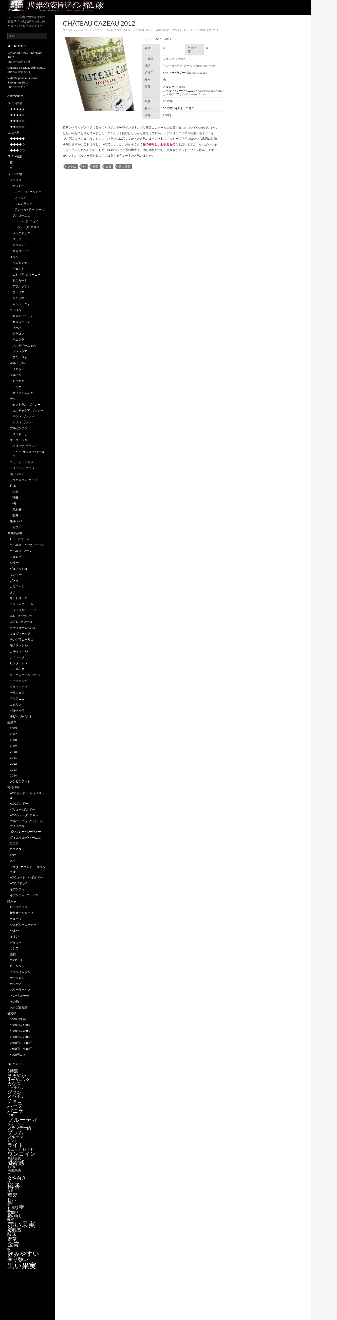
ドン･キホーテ (19, 995)
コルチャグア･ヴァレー (27, 410)
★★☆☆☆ (17, 127)
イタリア (16, 257)
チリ (13, 398)
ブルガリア (17, 375)
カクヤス (16, 984)
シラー (14, 562)
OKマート (16, 960)
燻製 (12, 1195)
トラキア (18, 381)
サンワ (14, 948)
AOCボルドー (163, 30)
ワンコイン (21, 1153)
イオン (14, 936)
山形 (15, 492)
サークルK (17, 978)
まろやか (16, 1075)
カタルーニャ (21, 322)
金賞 (109, 166)
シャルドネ (17, 669)
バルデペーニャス (24, 345)
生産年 (11, 722)
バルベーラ (17, 710)
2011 (13, 757)
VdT (12, 861)
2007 (13, 734)
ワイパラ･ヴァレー (24, 468)
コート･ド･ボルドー (28, 192)
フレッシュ (15, 1124)
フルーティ (22, 1119)
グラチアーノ (19, 687)
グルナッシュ (19, 568)
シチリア (18, 298)
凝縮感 (15, 1162)
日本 (13, 486)
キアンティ (17, 889)
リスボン (18, 369)
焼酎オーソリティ (22, 913)
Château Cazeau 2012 (99, 23)
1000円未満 (204, 30)
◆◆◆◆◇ (17, 144)
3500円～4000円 (21, 1049)
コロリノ (16, 704)
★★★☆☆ (17, 121)
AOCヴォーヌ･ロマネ (24, 815)
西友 (13, 954)
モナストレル (19, 645)
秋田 (15, 497)
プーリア (18, 292)
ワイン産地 (14, 174)
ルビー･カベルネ (21, 716)
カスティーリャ (22, 316)
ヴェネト (18, 268)
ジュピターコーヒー (23, 924)
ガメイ (14, 580)
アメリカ (16, 387)
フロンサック (24, 203)
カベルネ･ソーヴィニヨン (88, 30)
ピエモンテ (19, 262)
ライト (15, 1145)
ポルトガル (17, 363)
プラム (71, 166)
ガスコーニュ (21, 251)
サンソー (16, 574)
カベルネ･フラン (112, 30)
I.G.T (13, 855)
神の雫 (15, 1207)
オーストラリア (20, 440)
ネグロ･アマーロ (21, 622)
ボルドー (150, 30)
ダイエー (16, 942)
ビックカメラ (19, 907)
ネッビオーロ (19, 598)
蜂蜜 (10, 1219)
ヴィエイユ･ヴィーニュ (25, 837)
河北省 (16, 509)
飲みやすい (23, 1253)
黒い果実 (124, 166)
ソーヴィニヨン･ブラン (25, 675)
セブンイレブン (20, 972)
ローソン (16, 966)
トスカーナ (19, 280)
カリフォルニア (22, 393)
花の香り (14, 1215)
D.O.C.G (15, 849)
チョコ (14, 1101)
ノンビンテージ (20, 781)
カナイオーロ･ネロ (22, 627)
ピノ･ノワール (19, 539)
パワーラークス (20, 989)
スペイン (16, 310)
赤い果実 (21, 1224)
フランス (68, 30)
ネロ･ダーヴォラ (21, 616)
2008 (13, 740)
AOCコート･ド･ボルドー (26, 877)
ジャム (14, 1091)
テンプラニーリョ (22, 639)
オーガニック (18, 1079)
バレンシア (19, 351)
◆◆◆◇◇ (17, 150)
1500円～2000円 (21, 1031)
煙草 (10, 1191)
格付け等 (13, 787)
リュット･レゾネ (20, 1149)
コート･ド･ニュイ (26, 221)
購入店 (11, 901)
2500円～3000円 (21, 1043)
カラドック (17, 657)
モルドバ (16, 521)
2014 (13, 775)
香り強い (18, 1259)
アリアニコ (17, 698)
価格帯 (11, 1013)
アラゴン (18, 333)
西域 (15, 515)
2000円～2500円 (21, 1037)
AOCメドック (19, 883)
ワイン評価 (14, 103)
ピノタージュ (19, 663)
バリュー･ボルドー (22, 809)
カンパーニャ (21, 304)
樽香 (96, 166)
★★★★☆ (17, 115)
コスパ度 (13, 132)
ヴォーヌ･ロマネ (28, 227)
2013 (13, 769)
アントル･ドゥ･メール (184, 30)
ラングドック (21, 233)
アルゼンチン (19, 428)
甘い (11, 1199)
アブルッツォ (21, 286)
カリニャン (17, 586)
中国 (13, 503)
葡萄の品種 (14, 533)
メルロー (127, 30)
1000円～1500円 (21, 1025)
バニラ (15, 1110)
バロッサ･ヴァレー (24, 446)
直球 (10, 1203)
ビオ (10, 1115)
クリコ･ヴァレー (23, 422)
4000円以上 (18, 1054)
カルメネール (19, 651)
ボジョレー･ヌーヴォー (25, 831)
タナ (13, 592)
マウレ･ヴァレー (23, 416)
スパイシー (18, 1096)
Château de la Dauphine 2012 (26, 67)
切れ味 (11, 1167)
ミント (12, 1140)
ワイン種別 (14, 156)
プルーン (15, 1136)
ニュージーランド (22, 462)
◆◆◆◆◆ (17, 138)
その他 (137, 30)
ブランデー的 (19, 1127)
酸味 (11, 1234)
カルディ (16, 919)
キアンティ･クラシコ (24, 895)
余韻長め (14, 1158)
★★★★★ (17, 109)
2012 (215, 30)
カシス (14, 1083)
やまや (14, 930)
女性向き (16, 1178)
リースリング (19, 681)
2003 (13, 728)
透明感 (14, 1229)
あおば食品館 (19, 1007)
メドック (21, 197)
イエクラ (18, 339)
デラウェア (17, 692)
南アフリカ (17, 474)
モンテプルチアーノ (23, 610)
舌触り (13, 1212)
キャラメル (15, 1087)
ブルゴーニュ (21, 215)
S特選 (12, 1070)
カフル (16, 527)
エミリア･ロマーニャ (26, 274)
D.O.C (14, 843)
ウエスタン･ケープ (24, 480)
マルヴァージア (20, 633)
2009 (13, 746)
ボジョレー (19, 245)
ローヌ (16, 239)
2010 (13, 752)
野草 (12, 1239)
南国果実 (14, 1170)
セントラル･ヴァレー (26, 404)
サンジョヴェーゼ (22, 604)
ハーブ (14, 1106)
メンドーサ (19, 434)
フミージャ (19, 357)
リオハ (16, 328)
